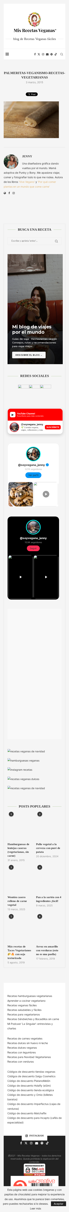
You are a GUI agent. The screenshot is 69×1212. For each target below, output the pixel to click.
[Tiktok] (55, 54)
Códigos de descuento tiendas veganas (31, 1071)
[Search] (61, 54)
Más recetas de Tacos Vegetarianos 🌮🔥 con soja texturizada (19, 952)
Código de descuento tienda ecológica (30, 1090)
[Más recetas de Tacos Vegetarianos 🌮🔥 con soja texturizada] (20, 929)
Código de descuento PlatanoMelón (28, 1080)
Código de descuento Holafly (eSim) (29, 1085)
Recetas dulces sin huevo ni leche (27, 1043)
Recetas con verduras (20, 1061)
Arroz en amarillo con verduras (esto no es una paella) (47, 950)
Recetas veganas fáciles (22, 1005)
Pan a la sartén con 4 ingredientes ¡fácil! (48, 899)
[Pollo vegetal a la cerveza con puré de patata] (48, 826)
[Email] (47, 54)
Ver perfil (33, 475)
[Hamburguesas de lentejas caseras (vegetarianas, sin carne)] (20, 826)
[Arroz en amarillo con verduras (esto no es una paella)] (48, 929)
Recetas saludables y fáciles (24, 1009)
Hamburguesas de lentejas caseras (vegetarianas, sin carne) (18, 850)
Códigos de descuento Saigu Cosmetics (31, 1076)
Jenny (27, 156)
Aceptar (58, 1203)
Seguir (33, 548)
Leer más (35, 1208)
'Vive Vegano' (27, 181)
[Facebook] (35, 54)
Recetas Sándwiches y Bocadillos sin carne (33, 1019)
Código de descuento (20, 1094)
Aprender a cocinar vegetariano (26, 1000)
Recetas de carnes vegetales (24, 1038)
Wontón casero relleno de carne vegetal (17, 901)
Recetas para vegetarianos (23, 1014)
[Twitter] (39, 54)
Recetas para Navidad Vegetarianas (29, 1057)
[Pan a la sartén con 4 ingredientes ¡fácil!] (48, 879)
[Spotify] (51, 54)
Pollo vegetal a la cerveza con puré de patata (48, 848)
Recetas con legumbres (21, 1052)
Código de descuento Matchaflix (27, 1113)
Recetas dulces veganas (22, 1047)
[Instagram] (43, 54)
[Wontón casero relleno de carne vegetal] (20, 879)
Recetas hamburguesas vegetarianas (29, 995)
